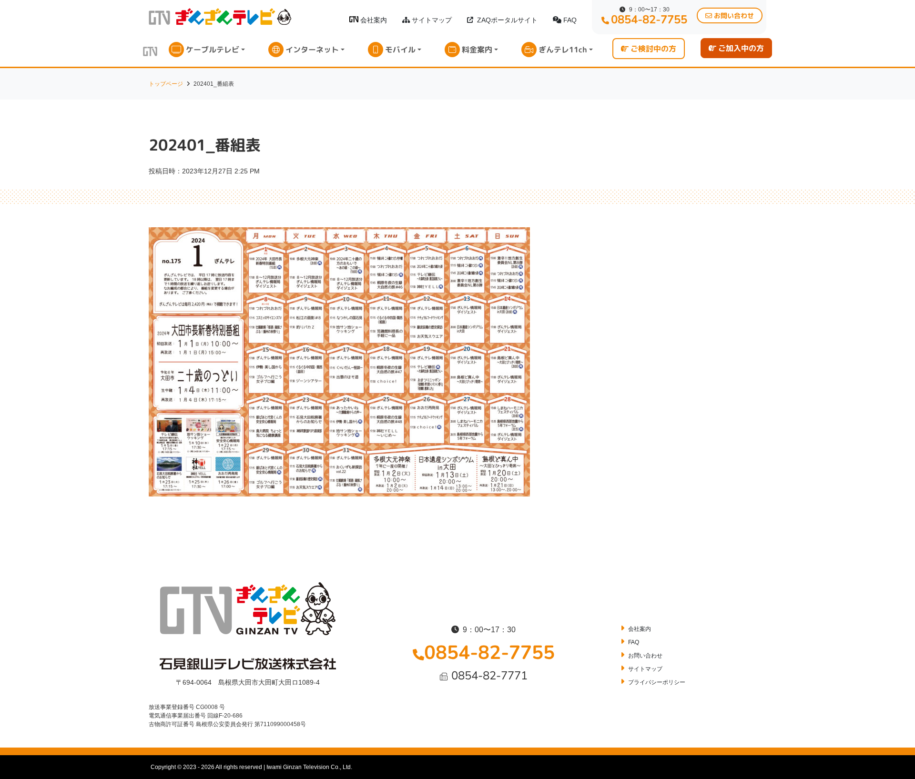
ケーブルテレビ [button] (212, 49)
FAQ (570, 20)
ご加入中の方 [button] (741, 48)
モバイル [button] (400, 49)
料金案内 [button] (477, 49)
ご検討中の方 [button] (653, 48)
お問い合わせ (645, 655)
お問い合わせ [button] (734, 15)
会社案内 (373, 20)
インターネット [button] (312, 49)
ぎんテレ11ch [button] (563, 49)
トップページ (166, 84)
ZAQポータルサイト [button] (507, 20)
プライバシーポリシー (656, 682)
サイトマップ (432, 20)
